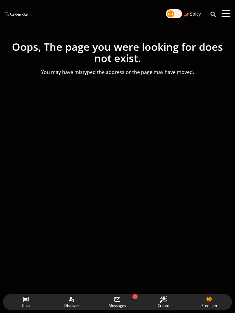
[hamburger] (226, 13)
